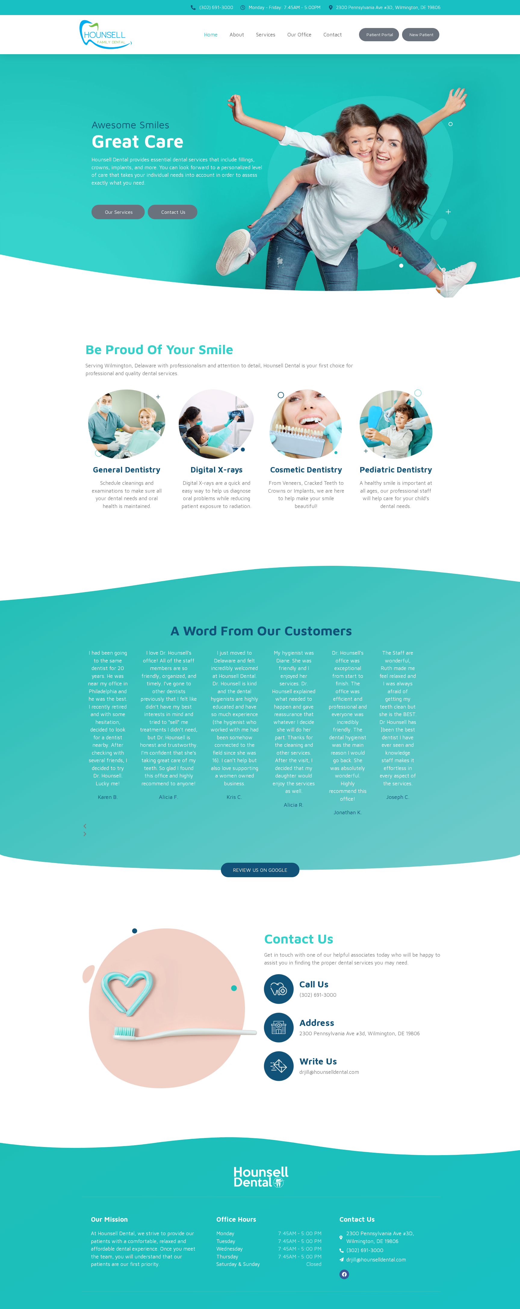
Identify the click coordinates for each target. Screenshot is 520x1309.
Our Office (299, 35)
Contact (332, 35)
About (237, 35)
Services (265, 35)
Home (211, 35)
